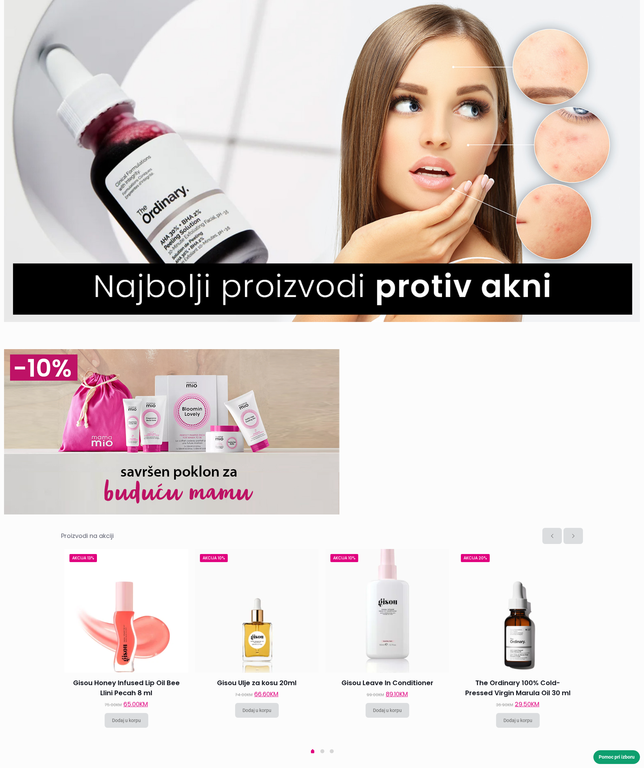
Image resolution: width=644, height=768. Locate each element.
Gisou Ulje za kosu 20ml (257, 683)
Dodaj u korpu (126, 720)
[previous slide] (552, 536)
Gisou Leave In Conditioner (387, 683)
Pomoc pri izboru (617, 757)
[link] (322, 161)
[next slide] (573, 536)
